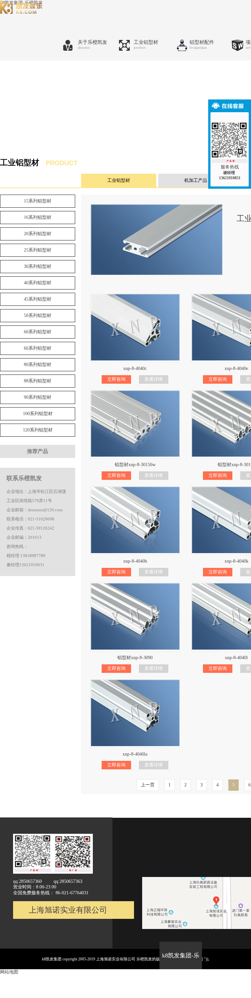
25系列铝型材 (37, 250)
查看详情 (153, 379)
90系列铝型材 (37, 397)
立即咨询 (116, 379)
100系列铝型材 (38, 413)
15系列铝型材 (37, 201)
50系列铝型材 (37, 315)
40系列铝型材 (37, 282)
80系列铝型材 (37, 364)
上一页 (148, 784)
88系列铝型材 (37, 380)
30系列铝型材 (37, 266)
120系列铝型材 (38, 430)
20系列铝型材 (37, 233)
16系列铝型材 (37, 217)
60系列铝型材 (37, 331)
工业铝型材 (118, 180)
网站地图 (9, 972)
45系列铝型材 (37, 299)
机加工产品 (195, 180)
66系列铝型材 (37, 348)
